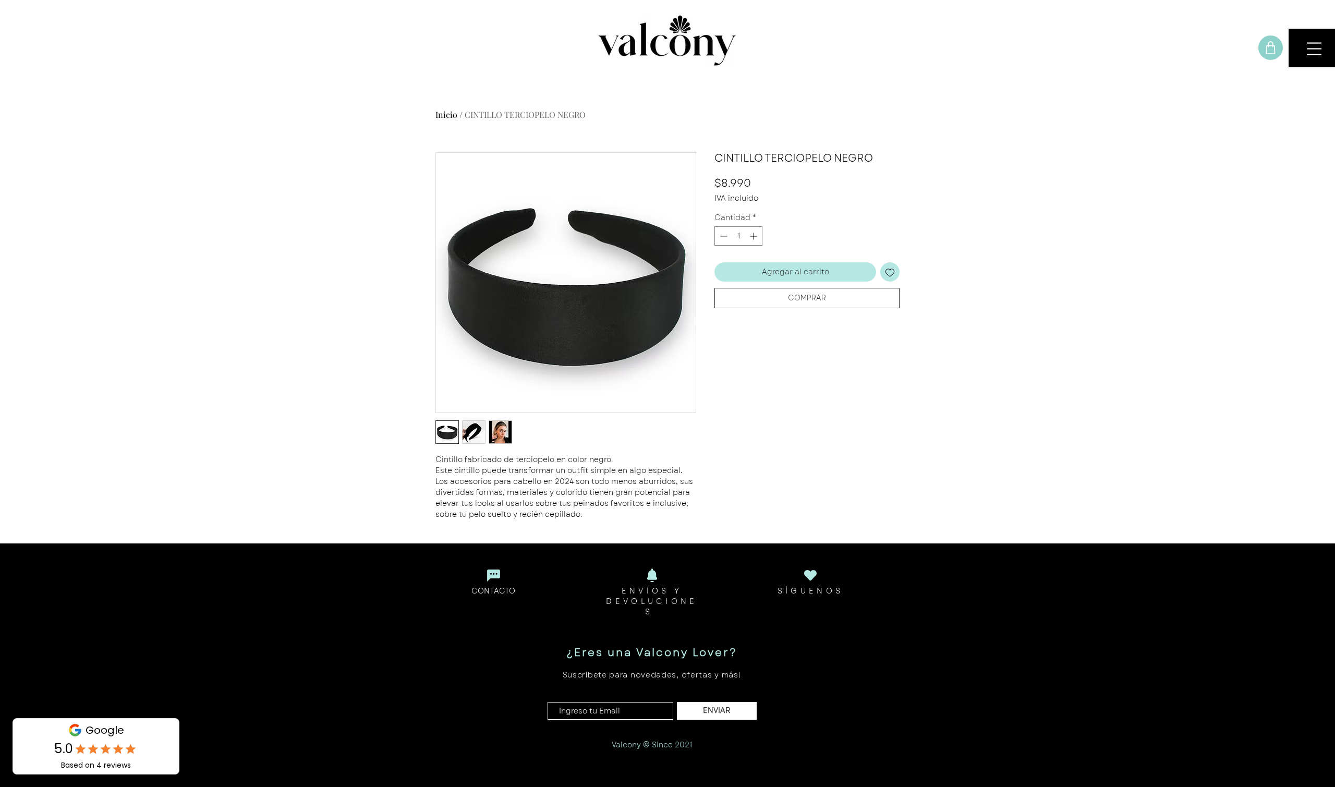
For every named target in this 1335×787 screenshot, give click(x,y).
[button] (1314, 49)
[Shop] (1270, 47)
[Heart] (810, 575)
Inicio (446, 114)
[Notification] (652, 575)
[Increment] (754, 236)
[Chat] (493, 575)
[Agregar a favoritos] (890, 272)
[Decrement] (722, 236)
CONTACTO (493, 591)
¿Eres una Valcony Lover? (651, 652)
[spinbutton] (738, 236)
